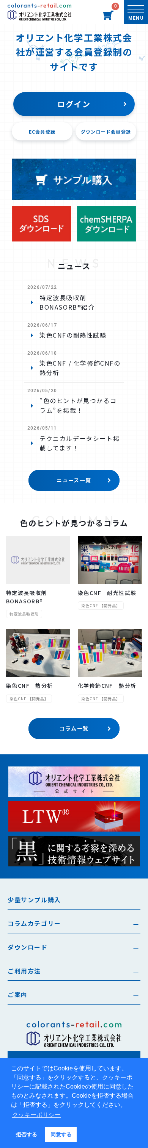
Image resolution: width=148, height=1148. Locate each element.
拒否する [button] (26, 1134)
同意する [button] (61, 1134)
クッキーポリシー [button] (36, 1115)
